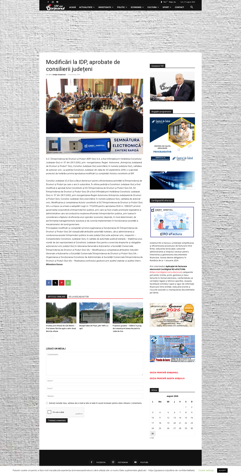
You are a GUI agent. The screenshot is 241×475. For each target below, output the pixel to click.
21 (180, 423)
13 (174, 417)
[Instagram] (53, 2)
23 (192, 423)
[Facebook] (48, 2)
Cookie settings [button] (206, 470)
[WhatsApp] (68, 283)
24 (153, 428)
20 (174, 423)
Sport (166, 7)
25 (160, 428)
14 (180, 417)
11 (160, 417)
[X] (55, 283)
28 (180, 428)
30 (192, 428)
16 (192, 417)
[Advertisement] (120, 31)
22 (186, 423)
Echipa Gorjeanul (59, 74)
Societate (50, 322)
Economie (136, 7)
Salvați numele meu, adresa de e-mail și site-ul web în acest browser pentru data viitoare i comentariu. (95, 403)
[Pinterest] (61, 283)
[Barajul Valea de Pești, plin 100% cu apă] (94, 312)
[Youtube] (57, 2)
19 (168, 423)
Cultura (152, 7)
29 (186, 428)
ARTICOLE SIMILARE (56, 297)
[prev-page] (48, 337)
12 (168, 417)
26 (168, 428)
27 (174, 428)
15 (186, 417)
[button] (191, 7)
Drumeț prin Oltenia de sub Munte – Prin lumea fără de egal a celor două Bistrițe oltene (61, 328)
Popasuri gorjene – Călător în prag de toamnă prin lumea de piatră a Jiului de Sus (127, 328)
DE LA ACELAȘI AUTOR (79, 297)
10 (153, 417)
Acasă (72, 7)
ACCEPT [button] (222, 470)
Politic (121, 7)
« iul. (152, 437)
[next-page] (52, 337)
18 (160, 423)
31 (153, 433)
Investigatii (104, 7)
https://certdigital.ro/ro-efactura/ (165, 272)
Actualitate (85, 7)
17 (153, 423)
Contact (179, 7)
